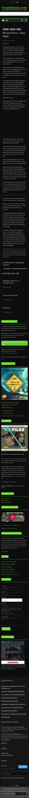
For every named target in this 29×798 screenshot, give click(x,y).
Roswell (18, 29)
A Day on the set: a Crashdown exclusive (12, 707)
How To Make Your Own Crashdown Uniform (13, 694)
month (22, 778)
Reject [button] (23, 793)
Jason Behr (5, 29)
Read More (14, 796)
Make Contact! (5, 500)
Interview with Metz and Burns (9, 711)
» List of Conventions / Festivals (9, 353)
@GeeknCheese (8, 407)
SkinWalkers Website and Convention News (11, 282)
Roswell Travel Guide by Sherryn (9, 701)
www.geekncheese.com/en (10, 405)
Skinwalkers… (7, 308)
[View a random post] (26, 20)
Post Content (5, 616)
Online (5, 753)
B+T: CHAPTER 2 (15, 525)
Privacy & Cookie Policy (7, 755)
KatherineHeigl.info (6, 564)
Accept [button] (18, 793)
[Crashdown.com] (3, 20)
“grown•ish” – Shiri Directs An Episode (15, 268)
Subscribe (23, 767)
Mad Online (4, 566)
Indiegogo (3, 668)
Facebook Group (8, 413)
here (2, 359)
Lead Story (12, 29)
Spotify (3, 487)
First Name (4, 765)
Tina (8, 43)
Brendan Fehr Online (6, 561)
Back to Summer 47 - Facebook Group (13, 416)
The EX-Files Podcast (11, 528)
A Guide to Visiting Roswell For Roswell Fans (12, 691)
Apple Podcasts (19, 486)
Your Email (4, 592)
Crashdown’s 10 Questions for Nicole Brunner (13, 704)
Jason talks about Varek (10, 295)
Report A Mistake (5, 498)
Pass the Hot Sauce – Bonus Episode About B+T (13, 264)
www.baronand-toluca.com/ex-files (10, 574)
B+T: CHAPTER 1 (5, 525)
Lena (13, 40)
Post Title (4, 603)
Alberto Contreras (15, 249)
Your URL (4, 597)
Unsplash (23, 249)
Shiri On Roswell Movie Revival (9, 698)
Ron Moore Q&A (5, 717)
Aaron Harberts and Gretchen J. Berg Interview (13, 714)
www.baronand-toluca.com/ (8, 572)
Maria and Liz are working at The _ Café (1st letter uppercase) (11, 609)
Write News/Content (6, 502)
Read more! (4, 743)
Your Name (4, 586)
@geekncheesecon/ (9, 411)
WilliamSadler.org (5, 569)
